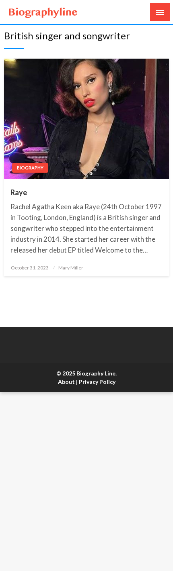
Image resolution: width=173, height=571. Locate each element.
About (66, 381)
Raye (18, 192)
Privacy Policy (97, 381)
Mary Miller (70, 268)
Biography (30, 167)
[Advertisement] (86, 481)
